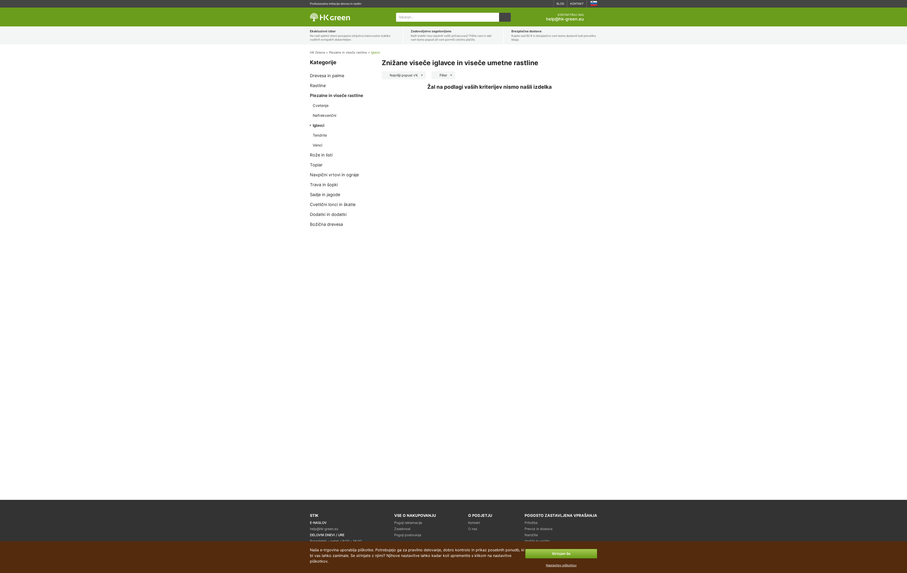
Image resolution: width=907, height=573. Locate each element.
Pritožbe (531, 523)
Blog (560, 3)
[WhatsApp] (533, 4)
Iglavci (318, 125)
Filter (443, 75)
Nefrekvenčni (324, 115)
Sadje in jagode (325, 194)
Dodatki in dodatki (328, 214)
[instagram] (548, 4)
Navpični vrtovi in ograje (334, 174)
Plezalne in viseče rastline (336, 95)
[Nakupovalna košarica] (593, 17)
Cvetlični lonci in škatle (332, 204)
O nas (472, 529)
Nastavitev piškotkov (561, 565)
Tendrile (320, 135)
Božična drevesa (326, 224)
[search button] (505, 17)
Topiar (316, 164)
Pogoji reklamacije (408, 523)
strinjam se (561, 554)
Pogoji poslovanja (407, 535)
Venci (317, 145)
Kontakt (577, 3)
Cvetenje (321, 105)
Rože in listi (321, 154)
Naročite (531, 535)
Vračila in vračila (537, 541)
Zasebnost (402, 529)
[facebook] (540, 4)
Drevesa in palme (327, 75)
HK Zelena (317, 10)
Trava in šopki (324, 184)
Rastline (318, 85)
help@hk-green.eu (565, 19)
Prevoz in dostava (538, 529)
